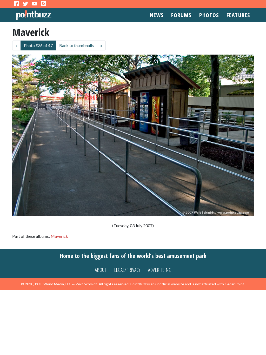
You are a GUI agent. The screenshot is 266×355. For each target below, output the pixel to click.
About (100, 269)
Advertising (159, 269)
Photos (209, 15)
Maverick (59, 236)
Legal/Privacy (127, 269)
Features (238, 15)
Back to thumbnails (76, 45)
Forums (181, 15)
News (156, 15)
